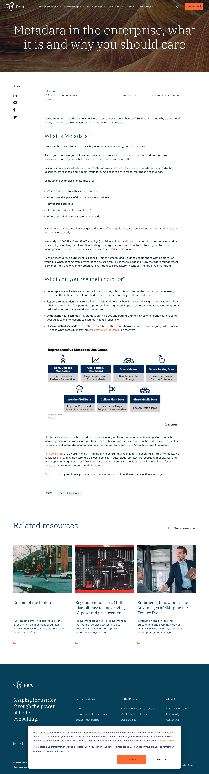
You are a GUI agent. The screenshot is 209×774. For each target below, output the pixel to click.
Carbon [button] (190, 765)
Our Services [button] (94, 6)
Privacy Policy (166, 740)
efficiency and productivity (104, 329)
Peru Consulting (53, 453)
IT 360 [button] (79, 708)
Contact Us (51, 474)
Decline (162, 759)
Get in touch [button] (194, 6)
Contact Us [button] (172, 719)
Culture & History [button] (176, 708)
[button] (15, 95)
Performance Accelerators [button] (91, 714)
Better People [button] (72, 6)
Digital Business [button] (69, 493)
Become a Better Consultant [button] (138, 708)
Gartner (144, 295)
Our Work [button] (114, 6)
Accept (132, 759)
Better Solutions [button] (48, 6)
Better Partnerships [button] (87, 719)
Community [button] (173, 714)
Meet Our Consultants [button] (134, 714)
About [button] (130, 6)
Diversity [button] (182, 765)
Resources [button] (146, 6)
